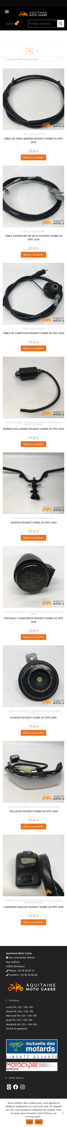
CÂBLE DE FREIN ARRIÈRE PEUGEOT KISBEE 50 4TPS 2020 (33, 140)
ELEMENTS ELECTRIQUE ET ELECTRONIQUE (26, 711)
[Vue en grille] (30, 51)
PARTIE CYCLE (48, 518)
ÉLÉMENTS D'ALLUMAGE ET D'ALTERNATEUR (43, 422)
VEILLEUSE (54, 806)
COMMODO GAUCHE (14, 900)
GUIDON (37, 518)
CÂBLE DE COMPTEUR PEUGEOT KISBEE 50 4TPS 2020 (33, 333)
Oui (29, 1122)
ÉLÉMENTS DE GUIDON (23, 518)
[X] (9, 1087)
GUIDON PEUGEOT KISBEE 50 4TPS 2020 (34, 522)
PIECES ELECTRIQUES (33, 424)
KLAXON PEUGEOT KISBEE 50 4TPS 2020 (33, 717)
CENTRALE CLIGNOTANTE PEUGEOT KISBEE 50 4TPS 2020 (33, 620)
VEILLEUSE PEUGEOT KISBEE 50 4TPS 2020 (33, 811)
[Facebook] (15, 1087)
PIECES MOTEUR (37, 134)
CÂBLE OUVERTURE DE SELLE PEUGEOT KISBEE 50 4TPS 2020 (33, 237)
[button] (7, 12)
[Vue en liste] (37, 51)
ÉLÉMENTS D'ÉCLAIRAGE (18, 806)
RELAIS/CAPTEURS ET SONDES (47, 612)
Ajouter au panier (33, 157)
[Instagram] (22, 1087)
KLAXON (49, 711)
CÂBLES (26, 134)
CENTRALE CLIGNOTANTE (14, 611)
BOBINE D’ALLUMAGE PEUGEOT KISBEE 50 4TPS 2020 (33, 428)
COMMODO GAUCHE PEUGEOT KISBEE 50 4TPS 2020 (33, 907)
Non (39, 1122)
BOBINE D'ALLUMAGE (13, 422)
